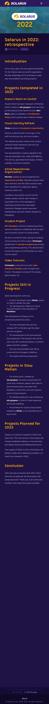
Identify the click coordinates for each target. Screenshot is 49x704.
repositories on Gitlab (14, 180)
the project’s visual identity (32, 128)
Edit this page (32, 692)
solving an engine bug (27, 244)
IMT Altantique (11, 226)
